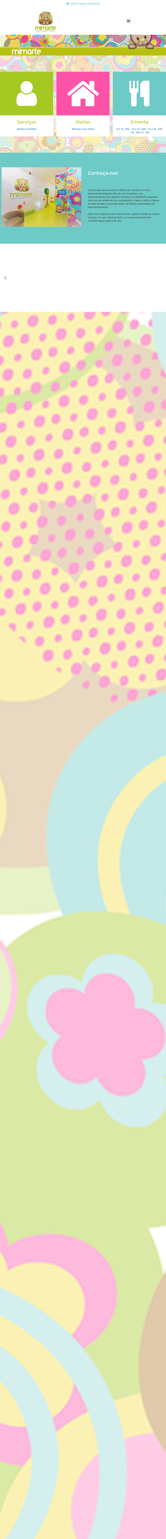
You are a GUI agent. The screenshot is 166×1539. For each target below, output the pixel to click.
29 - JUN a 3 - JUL (140, 132)
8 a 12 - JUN (123, 128)
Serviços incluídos (26, 128)
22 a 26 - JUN (155, 128)
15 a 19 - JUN (139, 128)
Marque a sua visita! (83, 128)
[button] (128, 21)
